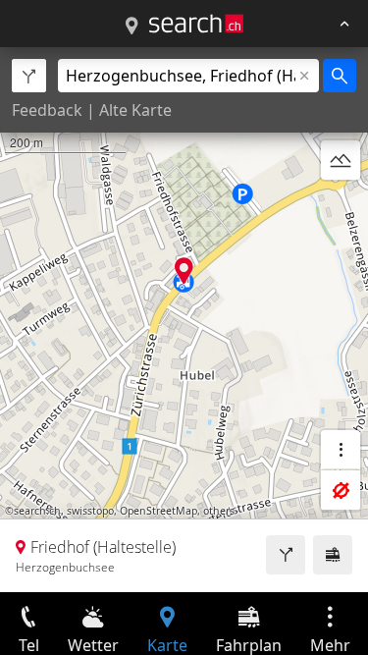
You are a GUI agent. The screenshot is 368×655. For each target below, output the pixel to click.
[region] (184, 319)
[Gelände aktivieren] (340, 160)
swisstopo (90, 511)
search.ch (37, 511)
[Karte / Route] (131, 26)
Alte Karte (135, 110)
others (219, 511)
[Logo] (196, 23)
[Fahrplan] (332, 554)
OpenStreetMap (158, 511)
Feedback (47, 110)
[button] (184, 270)
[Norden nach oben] (340, 207)
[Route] (285, 554)
